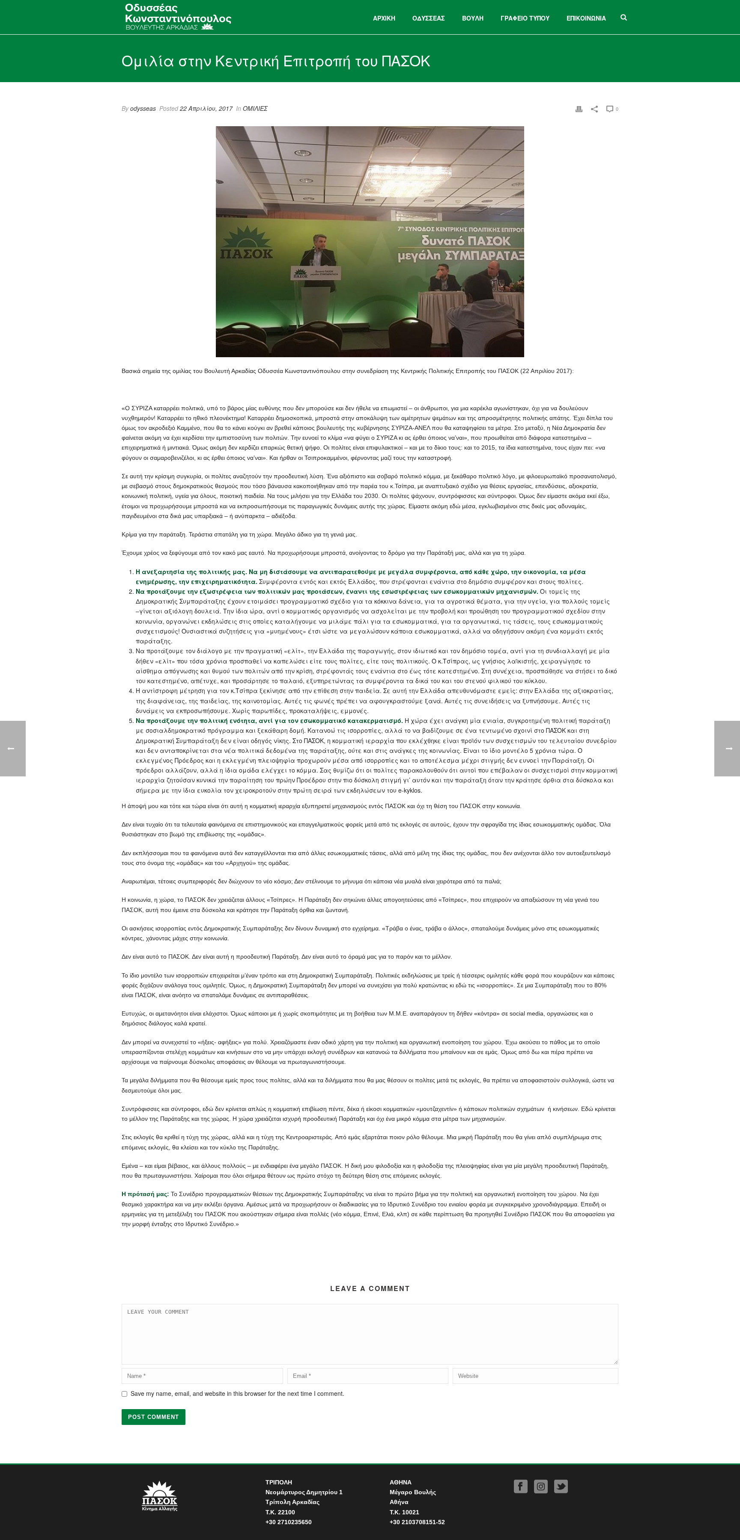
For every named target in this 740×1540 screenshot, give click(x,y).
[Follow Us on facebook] (521, 1487)
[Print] (579, 108)
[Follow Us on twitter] (561, 1487)
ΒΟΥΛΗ (472, 18)
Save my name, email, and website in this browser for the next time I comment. (237, 1393)
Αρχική (384, 18)
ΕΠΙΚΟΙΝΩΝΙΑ (586, 18)
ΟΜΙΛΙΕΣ (255, 108)
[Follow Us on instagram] (541, 1487)
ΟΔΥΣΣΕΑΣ (428, 18)
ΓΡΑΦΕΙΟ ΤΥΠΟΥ (525, 18)
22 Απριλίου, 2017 (206, 108)
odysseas (143, 108)
